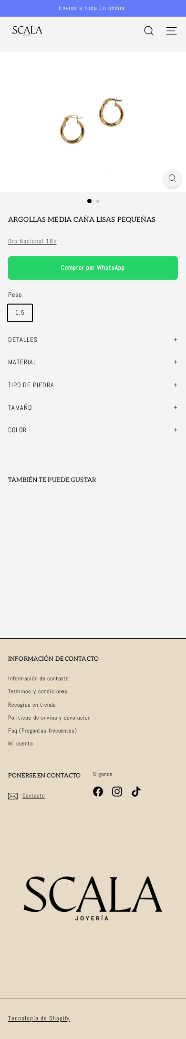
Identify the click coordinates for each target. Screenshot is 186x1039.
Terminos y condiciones (38, 691)
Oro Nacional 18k (32, 241)
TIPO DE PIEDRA (31, 385)
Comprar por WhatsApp (93, 267)
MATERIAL (22, 362)
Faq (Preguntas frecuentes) (42, 730)
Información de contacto (38, 678)
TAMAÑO (20, 407)
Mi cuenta (20, 743)
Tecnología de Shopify (39, 1018)
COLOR (17, 430)
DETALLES (23, 339)
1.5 (20, 312)
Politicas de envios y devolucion (49, 718)
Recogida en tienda (32, 705)
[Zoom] (172, 178)
